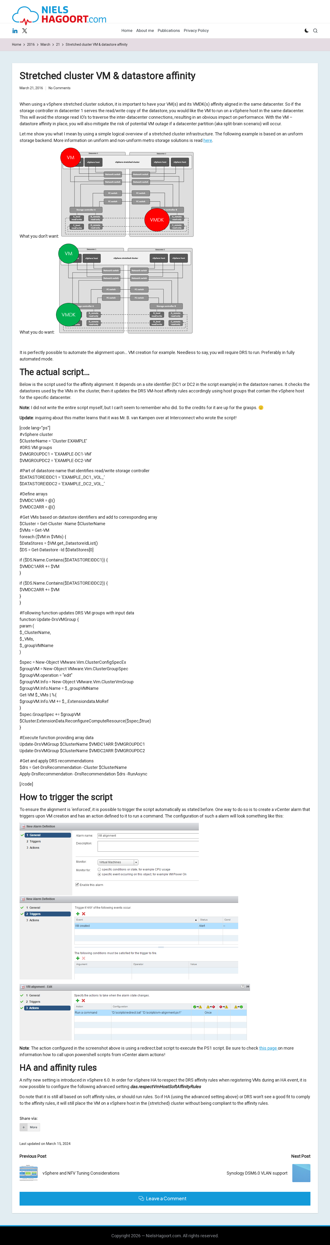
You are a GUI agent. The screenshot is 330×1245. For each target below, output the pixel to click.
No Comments (60, 88)
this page (268, 1048)
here (207, 140)
